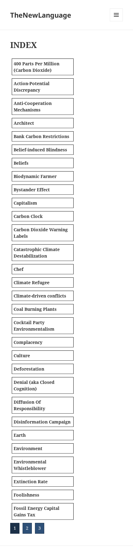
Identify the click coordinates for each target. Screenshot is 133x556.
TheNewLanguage (40, 15)
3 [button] (39, 528)
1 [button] (15, 528)
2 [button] (27, 528)
